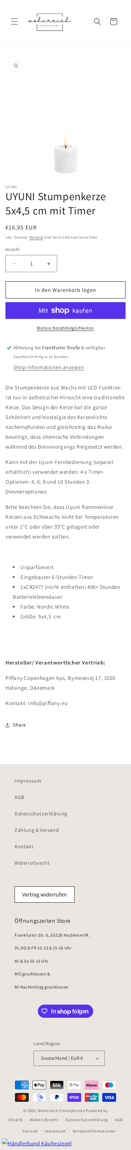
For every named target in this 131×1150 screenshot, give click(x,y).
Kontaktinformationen (94, 1131)
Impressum (28, 780)
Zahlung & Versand (37, 830)
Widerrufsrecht (32, 863)
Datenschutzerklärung (41, 813)
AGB (19, 797)
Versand (36, 237)
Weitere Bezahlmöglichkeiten (65, 328)
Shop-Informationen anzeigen (48, 367)
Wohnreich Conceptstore (61, 1110)
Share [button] (19, 724)
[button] (15, 22)
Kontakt (24, 846)
